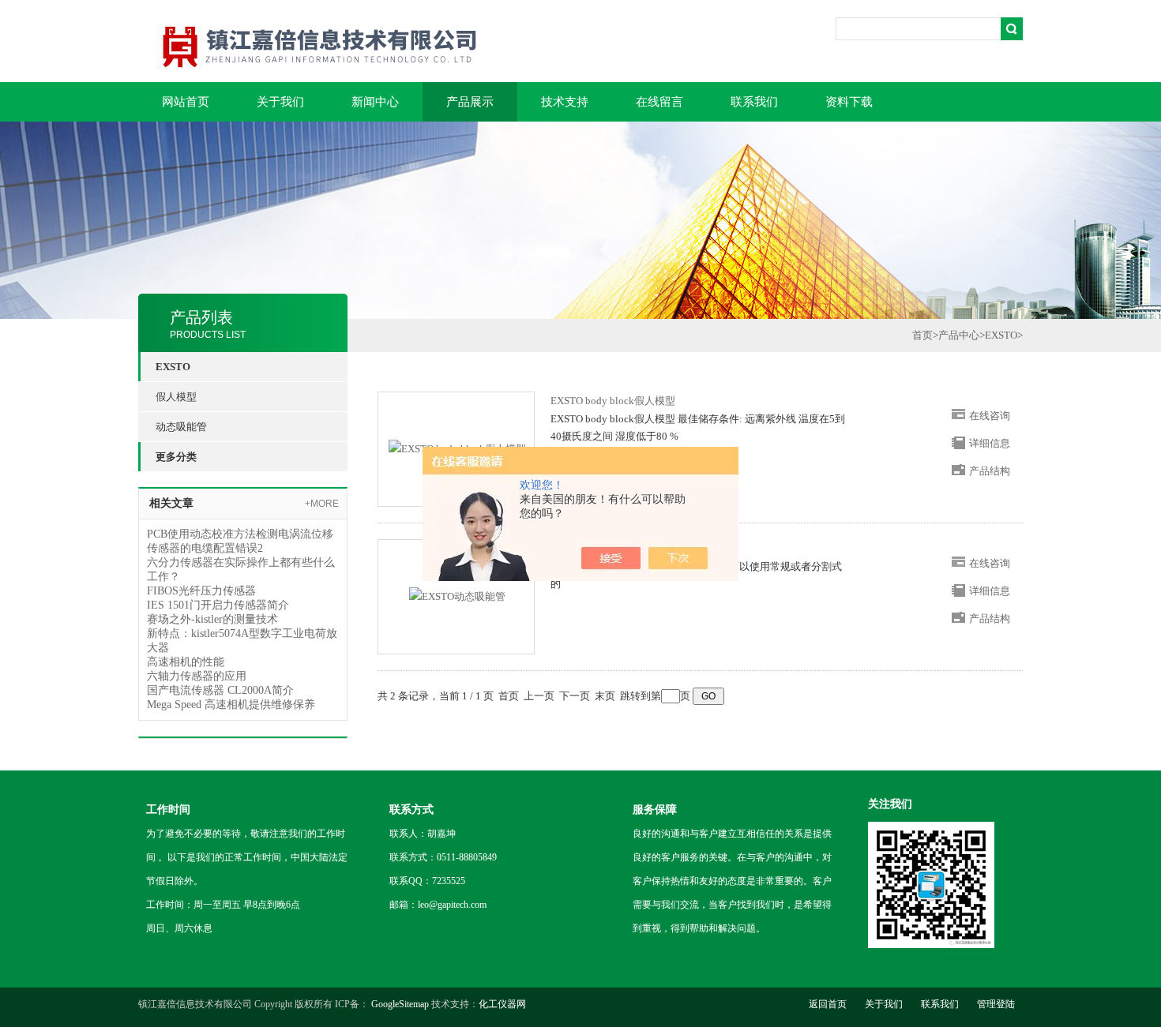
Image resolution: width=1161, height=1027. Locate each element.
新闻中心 (375, 102)
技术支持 (564, 102)
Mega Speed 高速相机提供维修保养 (231, 704)
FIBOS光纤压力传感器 (201, 591)
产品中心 (958, 335)
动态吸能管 (181, 427)
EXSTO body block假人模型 (612, 401)
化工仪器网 (502, 1004)
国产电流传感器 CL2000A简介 (220, 690)
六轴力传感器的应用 (196, 676)
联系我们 (754, 102)
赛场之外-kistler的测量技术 (212, 619)
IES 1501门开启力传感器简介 (218, 605)
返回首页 (828, 1004)
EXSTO (1001, 335)
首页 (922, 335)
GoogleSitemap (400, 1004)
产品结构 (989, 471)
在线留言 (659, 102)
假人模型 (176, 397)
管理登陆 (996, 1004)
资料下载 (849, 102)
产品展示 (470, 102)
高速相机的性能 (185, 662)
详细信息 (989, 443)
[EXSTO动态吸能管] (457, 596)
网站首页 (185, 102)
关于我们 (280, 102)
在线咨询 (989, 416)
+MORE (322, 503)
